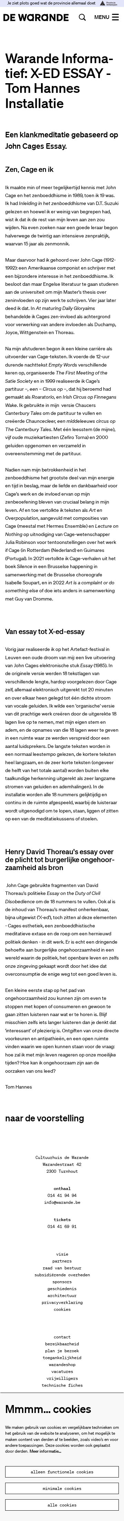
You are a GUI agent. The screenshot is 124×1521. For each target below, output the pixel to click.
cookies (62, 1309)
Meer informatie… (45, 1451)
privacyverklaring (62, 1302)
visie (62, 1254)
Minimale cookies (62, 1488)
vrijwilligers (62, 1378)
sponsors (62, 1282)
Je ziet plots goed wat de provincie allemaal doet (51, 3)
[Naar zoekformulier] (82, 17)
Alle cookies (62, 1505)
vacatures (62, 1371)
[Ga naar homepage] (36, 17)
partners (62, 1261)
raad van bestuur (62, 1268)
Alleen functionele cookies (62, 1472)
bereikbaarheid (62, 1344)
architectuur (62, 1295)
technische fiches (62, 1385)
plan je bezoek (62, 1351)
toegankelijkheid (62, 1358)
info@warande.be (62, 1202)
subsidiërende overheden (62, 1275)
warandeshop (62, 1364)
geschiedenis (62, 1288)
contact (62, 1337)
